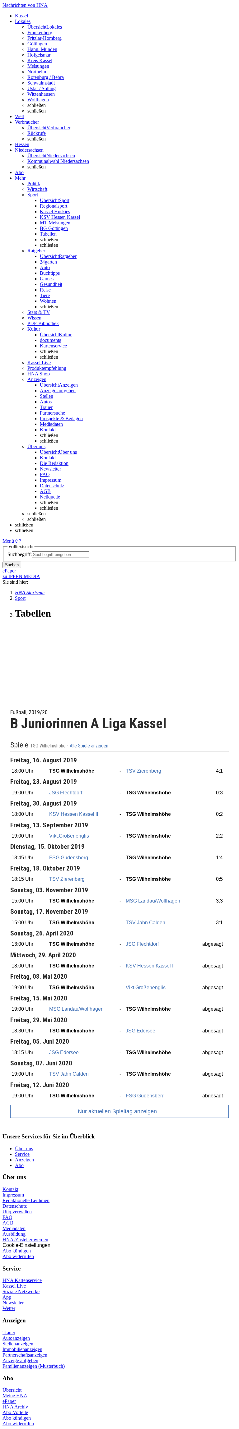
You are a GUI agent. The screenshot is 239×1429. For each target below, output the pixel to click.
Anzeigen (24, 1159)
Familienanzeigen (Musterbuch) (33, 1366)
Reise (45, 289)
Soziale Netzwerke (21, 1291)
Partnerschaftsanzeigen (24, 1355)
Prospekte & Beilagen (61, 418)
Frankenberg (39, 32)
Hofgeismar (38, 54)
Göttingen (37, 43)
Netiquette (50, 496)
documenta (50, 340)
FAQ (45, 474)
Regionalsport (53, 206)
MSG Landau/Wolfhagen (153, 900)
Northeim (36, 71)
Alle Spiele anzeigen (90, 746)
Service (22, 1154)
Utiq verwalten (17, 1211)
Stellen (46, 396)
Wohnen (48, 301)
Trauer (46, 407)
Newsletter (50, 468)
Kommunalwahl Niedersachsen (58, 161)
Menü (8, 541)
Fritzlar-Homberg (44, 38)
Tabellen (48, 234)
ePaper (9, 1401)
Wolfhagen (38, 99)
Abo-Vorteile (15, 1412)
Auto (45, 267)
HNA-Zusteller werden (25, 1239)
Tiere (45, 295)
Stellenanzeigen (17, 1343)
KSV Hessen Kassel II (73, 814)
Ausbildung (14, 1234)
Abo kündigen (16, 1250)
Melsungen (38, 66)
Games (47, 278)
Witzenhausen (41, 94)
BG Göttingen (54, 228)
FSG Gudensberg (68, 857)
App (6, 1297)
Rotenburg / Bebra (45, 77)
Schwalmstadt (41, 82)
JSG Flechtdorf (65, 792)
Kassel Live (14, 1286)
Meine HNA (14, 1395)
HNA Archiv (15, 1406)
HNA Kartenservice (22, 1280)
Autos (46, 401)
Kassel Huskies (55, 211)
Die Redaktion (54, 463)
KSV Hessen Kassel (60, 217)
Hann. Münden (42, 49)
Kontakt (48, 429)
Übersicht (11, 1390)
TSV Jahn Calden (145, 922)
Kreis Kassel (39, 60)
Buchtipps (50, 273)
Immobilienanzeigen (22, 1349)
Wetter (8, 1308)
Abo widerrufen (18, 1256)
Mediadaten (51, 424)
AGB (45, 491)
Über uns (24, 1148)
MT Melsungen (55, 222)
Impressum (50, 480)
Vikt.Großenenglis (69, 836)
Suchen (12, 565)
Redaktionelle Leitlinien (25, 1200)
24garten (48, 261)
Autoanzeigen (16, 1338)
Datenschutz (52, 485)
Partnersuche (52, 413)
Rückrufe (36, 133)
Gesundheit (51, 284)
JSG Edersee (140, 1030)
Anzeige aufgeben (58, 390)
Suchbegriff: (19, 554)
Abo (19, 1165)
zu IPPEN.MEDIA (21, 576)
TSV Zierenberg (143, 771)
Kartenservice (53, 345)
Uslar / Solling (41, 88)
